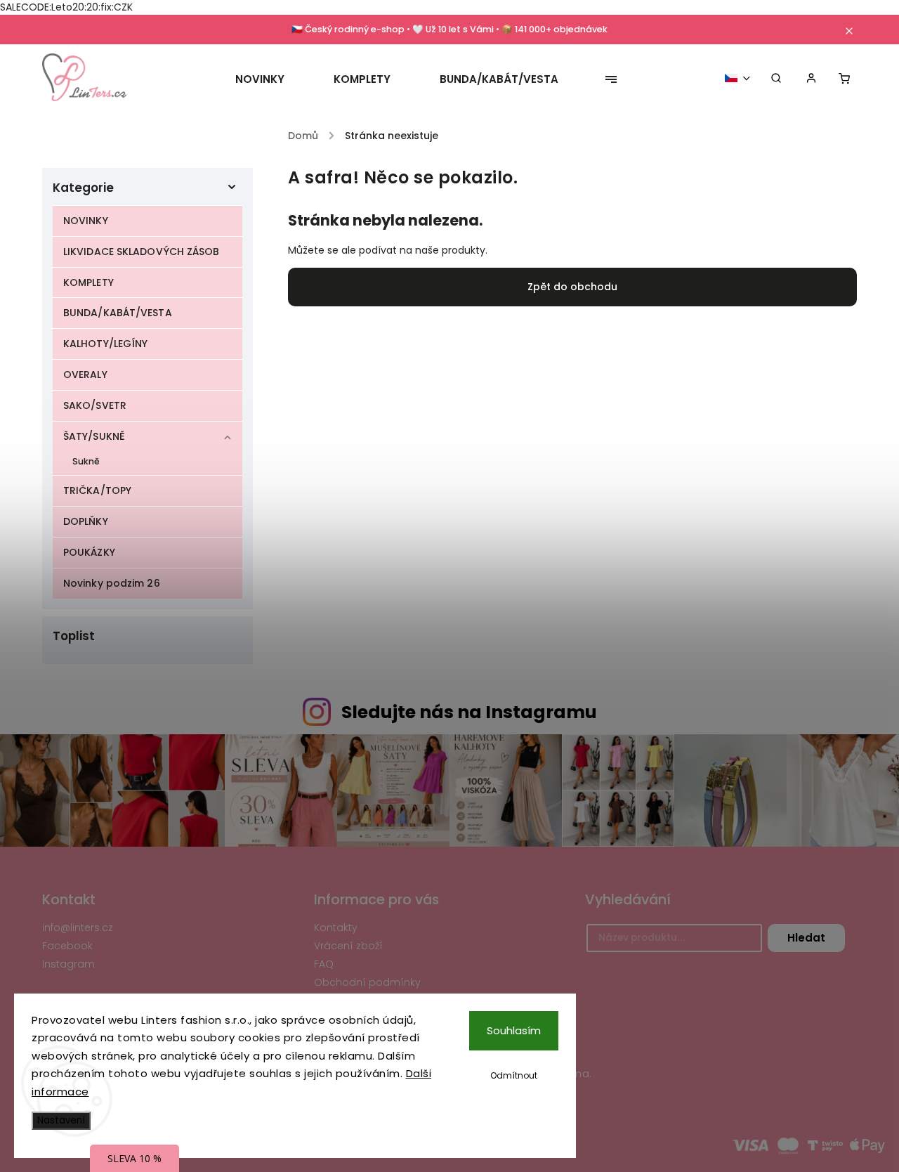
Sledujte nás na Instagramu (469, 712)
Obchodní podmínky (367, 982)
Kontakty (335, 927)
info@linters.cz (77, 927)
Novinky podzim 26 (111, 583)
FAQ (324, 964)
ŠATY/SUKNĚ (94, 436)
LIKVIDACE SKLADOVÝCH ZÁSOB (141, 252)
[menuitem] (272, 79)
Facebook (67, 946)
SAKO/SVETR (94, 405)
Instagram (68, 964)
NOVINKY (85, 221)
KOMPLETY (88, 282)
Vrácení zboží (348, 946)
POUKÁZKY (89, 552)
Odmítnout (513, 1075)
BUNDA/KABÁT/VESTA (117, 313)
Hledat (806, 937)
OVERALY (85, 374)
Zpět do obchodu (572, 287)
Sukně (86, 461)
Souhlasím (514, 1030)
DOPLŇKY (85, 521)
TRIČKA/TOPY (97, 490)
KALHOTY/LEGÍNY (105, 344)
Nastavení (61, 1120)
